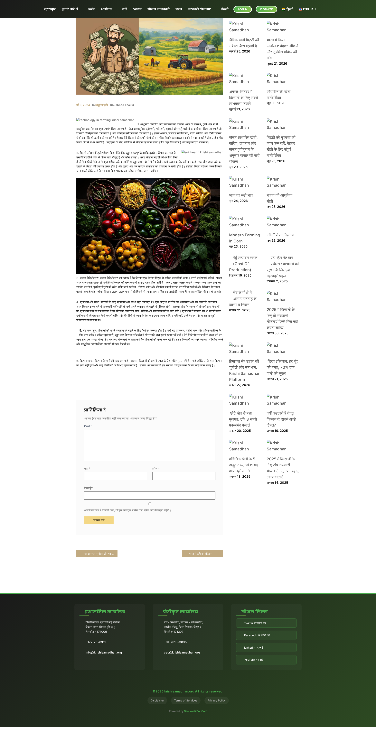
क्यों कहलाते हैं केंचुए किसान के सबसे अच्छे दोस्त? (281, 419)
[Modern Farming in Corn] (243, 222)
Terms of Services (185, 700)
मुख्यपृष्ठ (50, 9)
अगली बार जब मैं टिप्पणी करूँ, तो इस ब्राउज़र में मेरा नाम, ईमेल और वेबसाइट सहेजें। (127, 510)
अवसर (137, 9)
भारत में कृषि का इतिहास (201, 553)
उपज (178, 9)
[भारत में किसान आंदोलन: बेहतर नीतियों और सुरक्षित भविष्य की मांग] (281, 27)
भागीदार (106, 9)
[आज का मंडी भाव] (243, 182)
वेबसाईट (88, 488)
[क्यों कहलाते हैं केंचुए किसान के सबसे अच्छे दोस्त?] (281, 400)
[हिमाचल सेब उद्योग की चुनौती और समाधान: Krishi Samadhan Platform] (243, 349)
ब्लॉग (91, 9)
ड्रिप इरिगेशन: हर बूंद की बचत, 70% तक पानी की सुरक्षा (282, 367)
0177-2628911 (96, 642)
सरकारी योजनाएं (199, 9)
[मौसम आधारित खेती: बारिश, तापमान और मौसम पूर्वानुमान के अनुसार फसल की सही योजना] (243, 124)
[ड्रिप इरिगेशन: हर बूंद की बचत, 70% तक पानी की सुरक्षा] (281, 349)
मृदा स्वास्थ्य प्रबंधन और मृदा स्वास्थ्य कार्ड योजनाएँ (100, 553)
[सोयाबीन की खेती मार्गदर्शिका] (281, 79)
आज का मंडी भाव (241, 195)
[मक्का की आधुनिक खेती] (281, 182)
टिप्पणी (88, 426)
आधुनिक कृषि (101, 105)
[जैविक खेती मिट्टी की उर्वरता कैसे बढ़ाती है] (243, 27)
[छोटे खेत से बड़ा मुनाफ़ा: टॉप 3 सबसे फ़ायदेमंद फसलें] (243, 400)
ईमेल (156, 468)
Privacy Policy (217, 700)
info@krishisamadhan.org (104, 652)
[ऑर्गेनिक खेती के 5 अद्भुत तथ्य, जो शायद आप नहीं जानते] (243, 446)
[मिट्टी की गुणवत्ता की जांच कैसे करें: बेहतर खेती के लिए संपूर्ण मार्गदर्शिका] (281, 124)
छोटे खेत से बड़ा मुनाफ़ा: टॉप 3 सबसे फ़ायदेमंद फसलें (243, 419)
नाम (87, 468)
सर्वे (124, 9)
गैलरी (225, 9)
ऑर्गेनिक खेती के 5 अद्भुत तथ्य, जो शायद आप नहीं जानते (243, 465)
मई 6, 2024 (83, 105)
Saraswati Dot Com (195, 711)
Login (242, 9)
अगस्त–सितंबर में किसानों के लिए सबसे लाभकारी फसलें (243, 97)
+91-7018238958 (176, 642)
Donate (266, 9)
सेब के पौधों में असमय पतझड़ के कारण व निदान (243, 298)
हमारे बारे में (70, 9)
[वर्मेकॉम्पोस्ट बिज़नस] (281, 222)
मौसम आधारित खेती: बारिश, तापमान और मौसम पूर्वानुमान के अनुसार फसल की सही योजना (244, 149)
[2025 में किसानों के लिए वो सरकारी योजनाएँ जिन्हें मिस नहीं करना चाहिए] (281, 297)
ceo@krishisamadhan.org (182, 652)
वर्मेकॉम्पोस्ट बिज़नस (280, 235)
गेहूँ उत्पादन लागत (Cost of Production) (243, 263)
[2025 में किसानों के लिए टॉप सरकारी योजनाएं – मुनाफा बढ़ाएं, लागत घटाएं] (281, 446)
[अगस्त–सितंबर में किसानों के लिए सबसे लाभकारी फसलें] (243, 79)
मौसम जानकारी (158, 9)
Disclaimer (157, 700)
